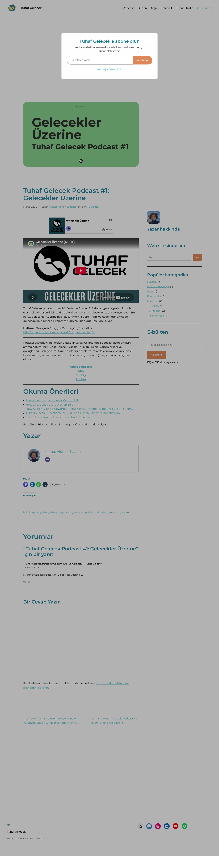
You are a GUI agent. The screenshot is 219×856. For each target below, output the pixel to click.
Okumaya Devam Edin (109, 69)
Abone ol (142, 60)
